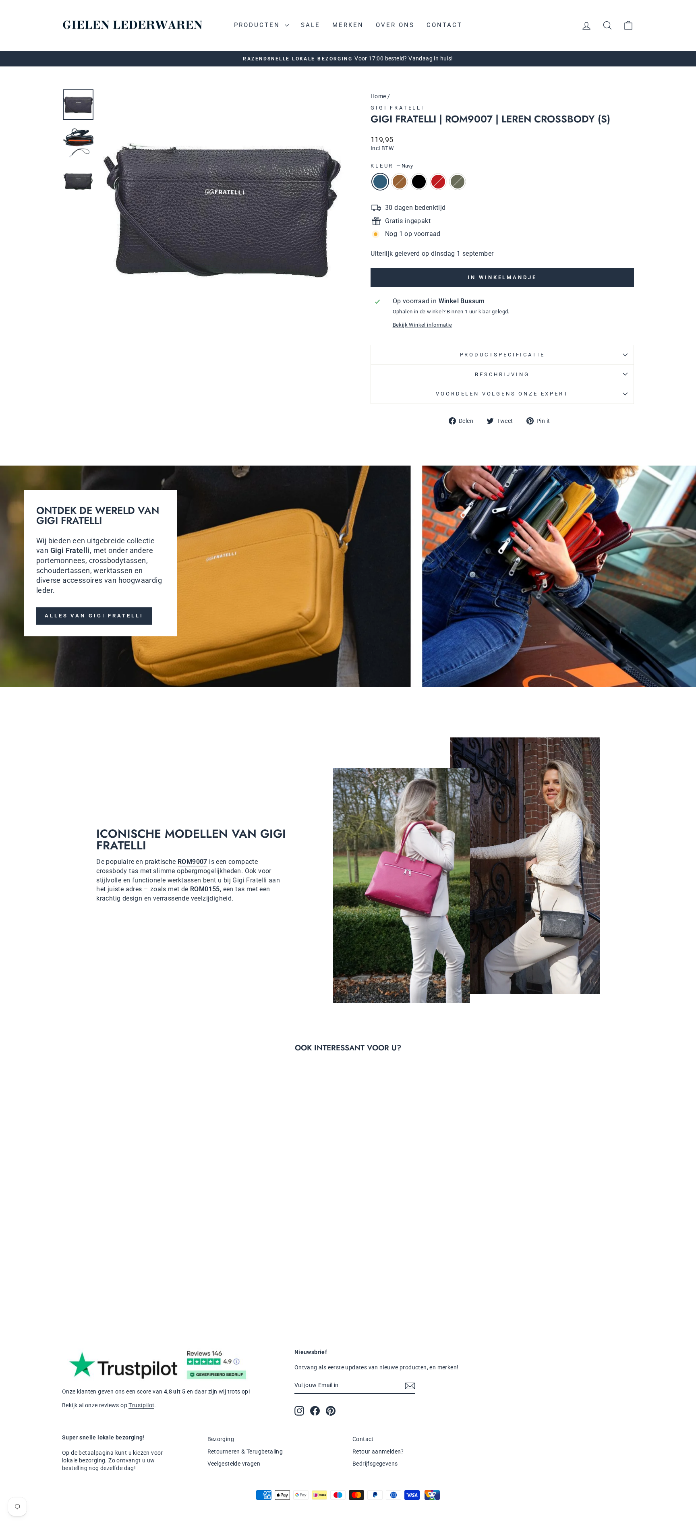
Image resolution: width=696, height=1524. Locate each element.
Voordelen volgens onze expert (502, 394)
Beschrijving (502, 374)
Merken (348, 25)
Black (419, 182)
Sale (310, 25)
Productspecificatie (502, 355)
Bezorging (220, 1439)
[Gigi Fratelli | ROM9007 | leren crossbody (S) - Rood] (141, 1275)
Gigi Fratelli (398, 108)
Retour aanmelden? (378, 1451)
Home (378, 96)
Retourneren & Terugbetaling (245, 1451)
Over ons (395, 25)
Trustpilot (141, 1405)
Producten (258, 25)
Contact (444, 25)
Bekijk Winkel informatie (422, 325)
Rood (438, 182)
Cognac (400, 182)
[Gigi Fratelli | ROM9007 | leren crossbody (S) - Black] (130, 1275)
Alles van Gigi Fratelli (94, 616)
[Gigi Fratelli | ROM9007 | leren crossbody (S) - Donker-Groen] (152, 1275)
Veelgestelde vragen (234, 1463)
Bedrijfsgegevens (375, 1463)
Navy (380, 182)
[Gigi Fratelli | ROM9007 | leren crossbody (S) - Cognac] (119, 1275)
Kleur (392, 166)
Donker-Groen (458, 182)
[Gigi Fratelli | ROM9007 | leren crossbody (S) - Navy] (108, 1275)
